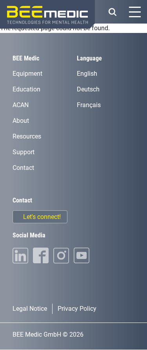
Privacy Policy (77, 308)
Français (89, 105)
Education (26, 89)
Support (23, 152)
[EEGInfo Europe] (47, 14)
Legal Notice (30, 308)
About (21, 120)
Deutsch (88, 89)
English (87, 73)
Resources (27, 136)
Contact (23, 167)
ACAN (21, 105)
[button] (112, 12)
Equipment (27, 73)
